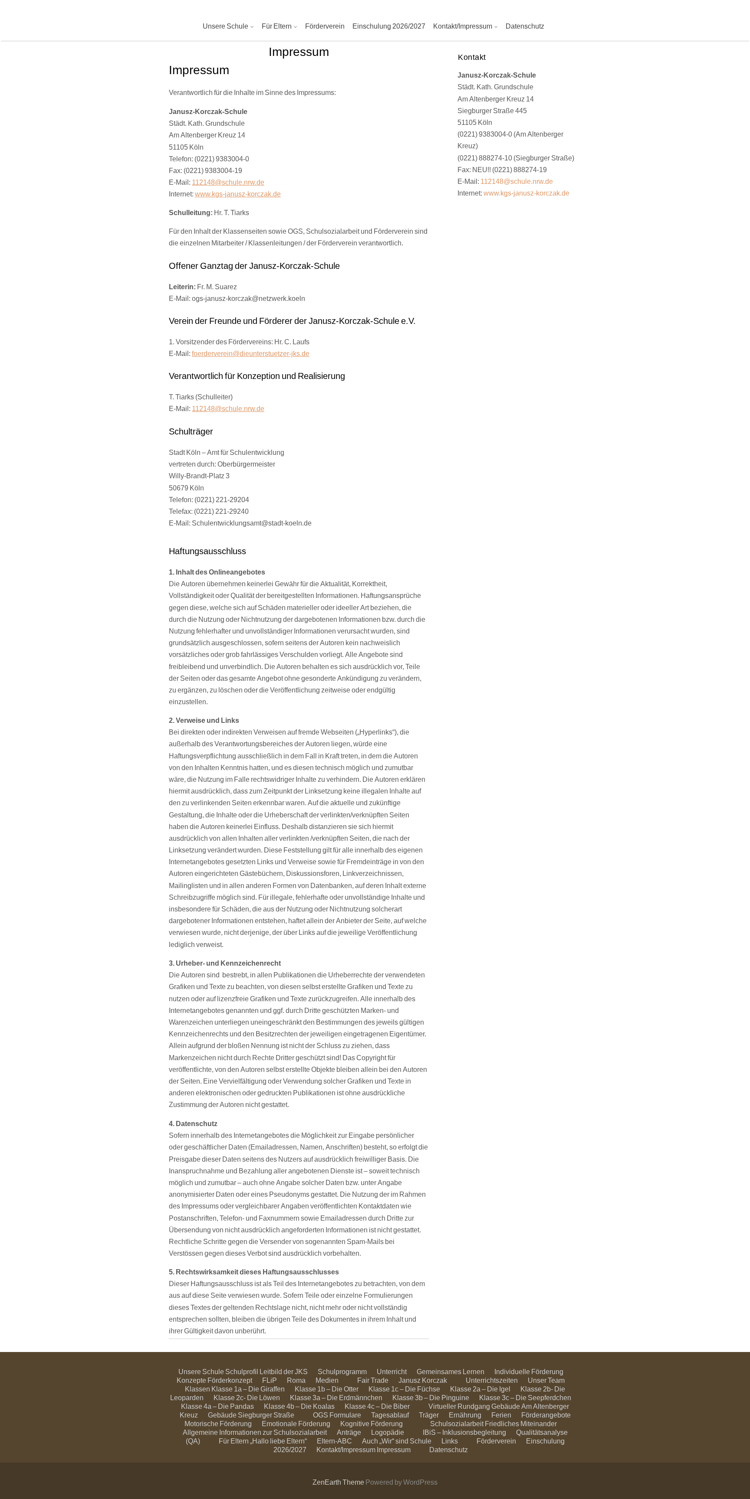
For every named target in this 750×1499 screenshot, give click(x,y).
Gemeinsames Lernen (450, 1371)
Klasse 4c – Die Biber (377, 1406)
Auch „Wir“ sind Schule (396, 1441)
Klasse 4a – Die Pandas (217, 1406)
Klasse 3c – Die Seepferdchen (525, 1397)
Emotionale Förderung (296, 1423)
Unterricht (392, 1371)
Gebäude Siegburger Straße (251, 1415)
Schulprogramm (342, 1371)
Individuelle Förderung (528, 1371)
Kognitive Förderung (371, 1423)
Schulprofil (241, 1371)
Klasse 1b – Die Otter (327, 1389)
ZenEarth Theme (338, 1482)
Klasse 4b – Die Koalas (299, 1406)
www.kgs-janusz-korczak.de (238, 193)
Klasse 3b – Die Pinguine (430, 1397)
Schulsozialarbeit (457, 1423)
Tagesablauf (390, 1415)
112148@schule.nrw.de (228, 182)
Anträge (349, 1432)
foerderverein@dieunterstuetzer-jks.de (250, 353)
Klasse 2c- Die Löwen (247, 1397)
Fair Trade (372, 1380)
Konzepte (191, 1380)
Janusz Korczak (422, 1380)
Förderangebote (546, 1415)
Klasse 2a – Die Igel (480, 1389)
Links (449, 1441)
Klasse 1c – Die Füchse (404, 1389)
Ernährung (465, 1415)
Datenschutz (525, 26)
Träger (429, 1415)
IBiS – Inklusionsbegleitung (464, 1432)
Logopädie (387, 1432)
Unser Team (546, 1380)
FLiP (269, 1380)
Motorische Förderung (218, 1423)
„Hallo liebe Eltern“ (278, 1441)
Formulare (345, 1415)
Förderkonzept (229, 1380)
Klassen (197, 1389)
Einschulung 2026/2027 (388, 26)
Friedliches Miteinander (521, 1423)
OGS (320, 1415)
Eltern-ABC (334, 1441)
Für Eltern (277, 26)
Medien (327, 1380)
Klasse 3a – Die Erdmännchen (336, 1397)
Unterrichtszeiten (492, 1380)
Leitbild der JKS (284, 1371)
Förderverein (325, 26)
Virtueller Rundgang (459, 1406)
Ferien (501, 1415)
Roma (296, 1380)
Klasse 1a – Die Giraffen (248, 1389)
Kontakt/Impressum (462, 26)
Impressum (394, 1449)
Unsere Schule (225, 26)
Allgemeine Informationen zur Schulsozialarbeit (255, 1432)
